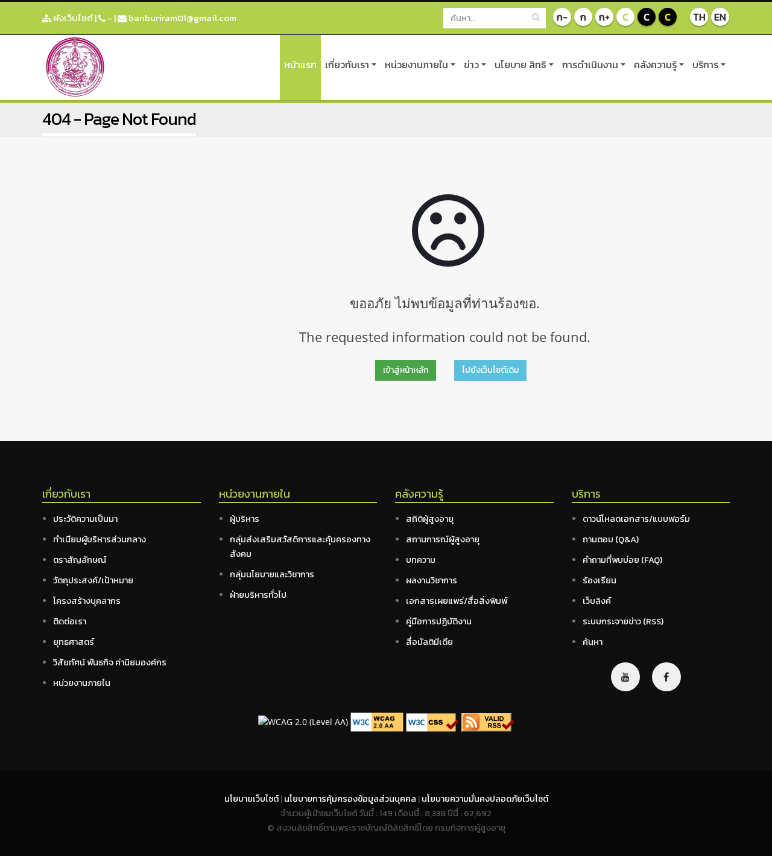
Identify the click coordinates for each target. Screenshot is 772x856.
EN (720, 17)
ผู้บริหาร (244, 518)
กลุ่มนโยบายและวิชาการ (272, 574)
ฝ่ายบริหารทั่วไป (258, 594)
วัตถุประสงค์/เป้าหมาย (93, 580)
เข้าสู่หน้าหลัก (405, 370)
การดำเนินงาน (590, 64)
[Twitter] (625, 676)
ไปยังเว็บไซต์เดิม (490, 370)
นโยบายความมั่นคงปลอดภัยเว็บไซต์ (485, 798)
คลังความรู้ (655, 64)
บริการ (705, 64)
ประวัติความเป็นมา (85, 518)
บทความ (420, 559)
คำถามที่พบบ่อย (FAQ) (622, 559)
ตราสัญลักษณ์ (79, 559)
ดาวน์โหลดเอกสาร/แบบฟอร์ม (636, 518)
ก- (562, 17)
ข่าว (471, 64)
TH (699, 17)
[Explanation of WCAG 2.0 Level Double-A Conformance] (376, 721)
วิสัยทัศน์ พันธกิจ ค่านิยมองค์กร (109, 662)
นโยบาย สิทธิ (520, 64)
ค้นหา (593, 641)
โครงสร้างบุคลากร (87, 600)
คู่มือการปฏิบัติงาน (439, 621)
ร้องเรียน (599, 580)
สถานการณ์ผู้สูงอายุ (442, 539)
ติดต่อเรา (69, 621)
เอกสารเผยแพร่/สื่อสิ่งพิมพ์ (456, 600)
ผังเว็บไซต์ (72, 18)
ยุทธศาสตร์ (73, 641)
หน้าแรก (300, 64)
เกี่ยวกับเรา (347, 64)
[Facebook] (666, 676)
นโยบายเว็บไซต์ (252, 798)
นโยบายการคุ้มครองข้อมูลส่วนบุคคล (351, 798)
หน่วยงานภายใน (416, 64)
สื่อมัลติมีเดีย (429, 641)
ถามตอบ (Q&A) (611, 539)
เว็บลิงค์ (597, 600)
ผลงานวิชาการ (431, 580)
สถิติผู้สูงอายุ (430, 518)
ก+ (604, 17)
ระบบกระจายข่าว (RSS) (623, 621)
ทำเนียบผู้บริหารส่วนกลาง (99, 539)
